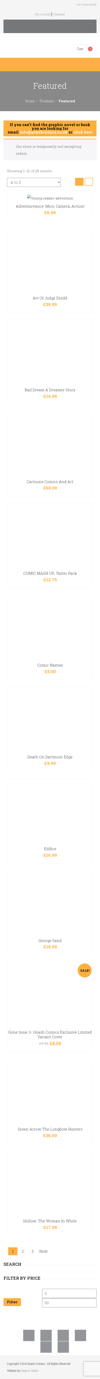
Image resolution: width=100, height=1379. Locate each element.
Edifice (50, 848)
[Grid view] (79, 182)
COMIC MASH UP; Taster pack (50, 573)
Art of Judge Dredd (50, 298)
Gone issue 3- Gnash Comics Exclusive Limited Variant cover (50, 1034)
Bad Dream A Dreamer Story (50, 389)
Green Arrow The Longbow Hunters (50, 1129)
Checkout (59, 14)
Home (30, 101)
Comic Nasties (50, 665)
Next (43, 1251)
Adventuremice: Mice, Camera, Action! (50, 206)
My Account (43, 14)
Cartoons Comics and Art (50, 481)
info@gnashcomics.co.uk (44, 132)
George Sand (50, 940)
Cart (80, 49)
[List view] (89, 182)
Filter (12, 1302)
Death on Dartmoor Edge (50, 756)
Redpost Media (29, 1370)
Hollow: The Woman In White (50, 1220)
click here (82, 132)
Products (47, 101)
